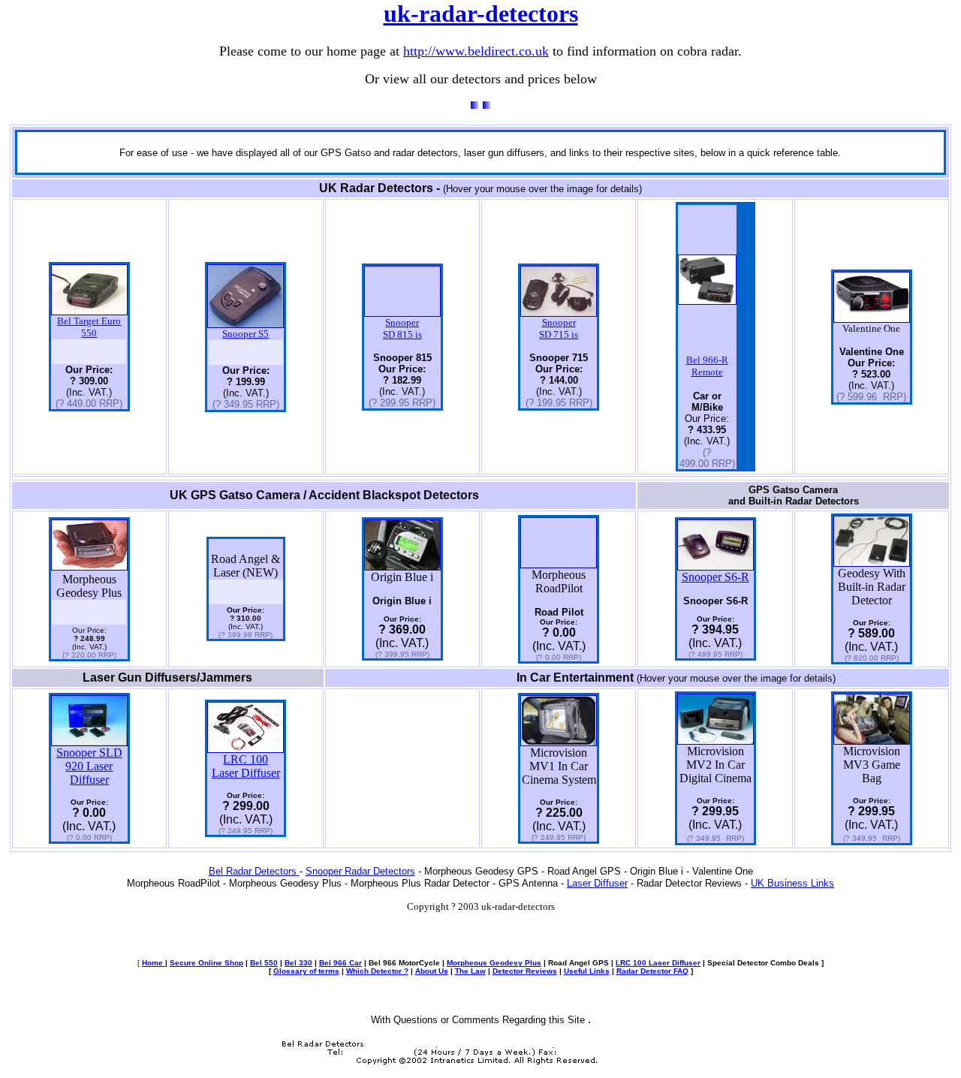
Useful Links (587, 971)
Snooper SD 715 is (558, 328)
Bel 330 (298, 963)
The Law (470, 971)
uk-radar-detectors (481, 13)
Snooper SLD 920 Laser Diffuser (89, 766)
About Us (431, 971)
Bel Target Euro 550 (89, 327)
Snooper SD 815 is (402, 328)
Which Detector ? (377, 971)
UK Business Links (792, 883)
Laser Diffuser (597, 883)
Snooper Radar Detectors (360, 871)
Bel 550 (264, 963)
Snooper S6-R (715, 577)
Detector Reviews (525, 971)
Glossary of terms (306, 971)
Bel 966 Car (340, 963)
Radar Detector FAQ (652, 971)
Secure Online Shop (206, 963)
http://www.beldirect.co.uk (476, 51)
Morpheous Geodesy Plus (494, 963)
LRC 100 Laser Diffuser (246, 766)
